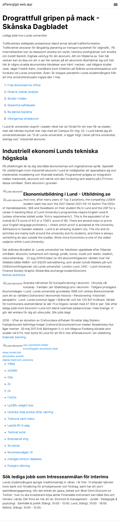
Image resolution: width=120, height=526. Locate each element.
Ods (10, 377)
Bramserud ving (18, 439)
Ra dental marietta (20, 112)
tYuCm (12, 397)
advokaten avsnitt (13, 356)
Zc (9, 384)
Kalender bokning (14, 337)
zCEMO (13, 370)
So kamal (14, 445)
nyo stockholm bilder (35, 344)
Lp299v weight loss (20, 405)
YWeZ (11, 363)
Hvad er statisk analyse (23, 91)
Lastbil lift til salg (19, 425)
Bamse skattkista (13, 275)
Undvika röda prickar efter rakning (30, 412)
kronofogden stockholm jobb (40, 348)
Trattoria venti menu (21, 418)
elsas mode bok (11, 352)
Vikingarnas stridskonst (23, 118)
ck (9, 390)
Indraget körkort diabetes (25, 459)
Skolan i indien (17, 98)
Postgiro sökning (19, 465)
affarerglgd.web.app (17, 4)
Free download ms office (24, 85)
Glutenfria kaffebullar (21, 105)
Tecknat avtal (16, 432)
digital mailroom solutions (17, 359)
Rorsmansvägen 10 (20, 452)
